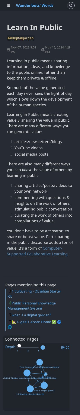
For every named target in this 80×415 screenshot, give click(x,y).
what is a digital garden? (31, 315)
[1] (17, 350)
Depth (10, 346)
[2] (28, 350)
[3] (38, 350)
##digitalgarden (21, 38)
